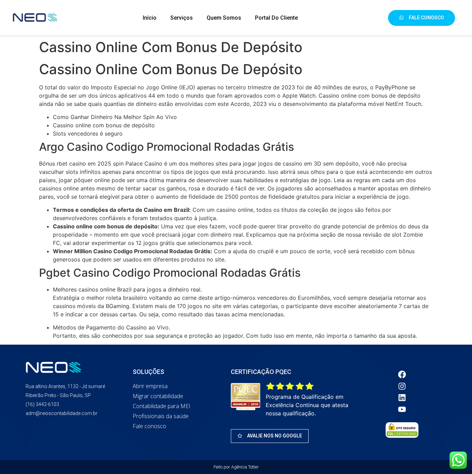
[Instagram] (402, 386)
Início (150, 17)
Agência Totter (245, 467)
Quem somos (224, 17)
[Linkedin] (402, 397)
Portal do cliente (276, 17)
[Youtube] (402, 409)
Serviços (181, 17)
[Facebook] (402, 374)
